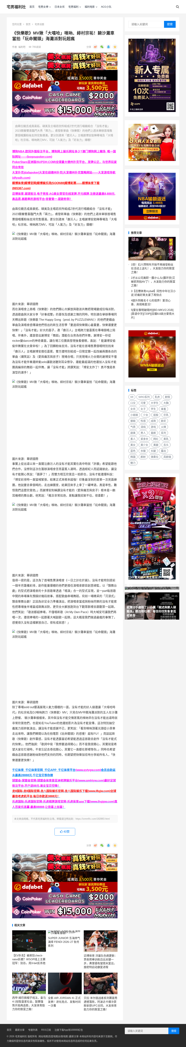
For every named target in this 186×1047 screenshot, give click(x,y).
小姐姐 (134, 414)
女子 (143, 408)
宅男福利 (73, 6)
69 (131, 396)
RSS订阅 (46, 1029)
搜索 (170, 24)
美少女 (144, 444)
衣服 (143, 450)
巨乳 (166, 414)
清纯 (143, 426)
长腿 (153, 450)
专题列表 (33, 1029)
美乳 (166, 438)
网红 (155, 438)
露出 (163, 450)
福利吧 (22, 47)
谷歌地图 (63, 1036)
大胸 (166, 402)
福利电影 (90, 6)
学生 (153, 408)
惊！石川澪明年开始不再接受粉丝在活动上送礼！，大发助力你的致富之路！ (153, 268)
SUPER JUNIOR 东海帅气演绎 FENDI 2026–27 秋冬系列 (64, 941)
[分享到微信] (101, 46)
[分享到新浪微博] (95, 46)
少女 (145, 414)
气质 (133, 426)
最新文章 (20, 1029)
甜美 (133, 432)
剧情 (167, 396)
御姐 (133, 420)
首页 (32, 6)
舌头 (166, 444)
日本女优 (59, 6)
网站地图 (43, 1036)
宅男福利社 (16, 7)
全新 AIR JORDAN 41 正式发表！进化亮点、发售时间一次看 (64, 1001)
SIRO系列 (144, 396)
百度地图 (53, 1036)
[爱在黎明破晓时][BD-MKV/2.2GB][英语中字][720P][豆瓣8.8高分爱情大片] (152, 313)
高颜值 (167, 456)
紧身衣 (144, 438)
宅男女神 (43, 6)
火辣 (163, 426)
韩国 (133, 456)
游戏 (153, 426)
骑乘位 (154, 456)
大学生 (154, 402)
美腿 (155, 444)
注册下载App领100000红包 (68, 1029)
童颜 (153, 432)
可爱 (143, 402)
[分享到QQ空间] (115, 46)
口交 (133, 402)
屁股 (155, 414)
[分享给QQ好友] (108, 46)
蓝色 (133, 450)
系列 (163, 432)
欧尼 (163, 420)
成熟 (153, 420)
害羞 (163, 408)
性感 (143, 420)
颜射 (143, 456)
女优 (133, 408)
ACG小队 (106, 6)
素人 (133, 438)
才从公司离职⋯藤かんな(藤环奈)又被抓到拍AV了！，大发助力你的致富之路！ (153, 281)
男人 (143, 432)
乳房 (157, 396)
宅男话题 (39, 24)
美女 (133, 444)
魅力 (133, 462)
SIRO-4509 (136, 257)
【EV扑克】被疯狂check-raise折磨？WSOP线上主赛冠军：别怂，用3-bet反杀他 (28, 959)
